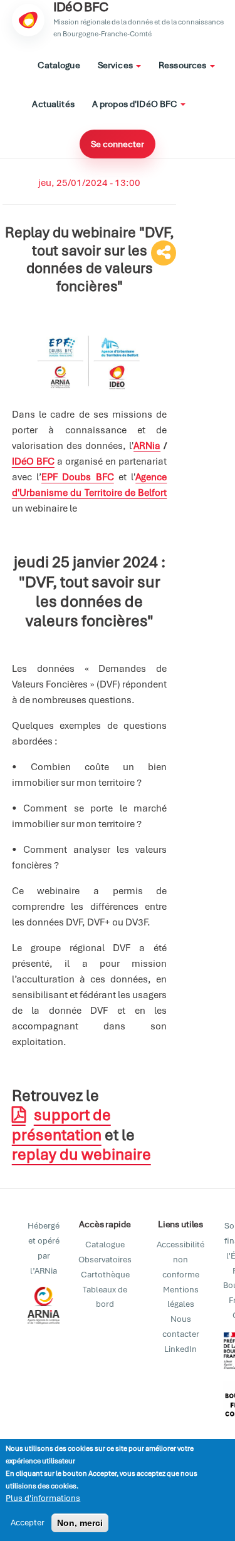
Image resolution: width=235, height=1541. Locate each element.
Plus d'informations (43, 1498)
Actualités (53, 104)
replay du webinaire (81, 1154)
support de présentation (61, 1124)
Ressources (184, 65)
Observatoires (105, 1259)
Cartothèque (105, 1274)
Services (116, 65)
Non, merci (80, 1523)
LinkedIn (180, 1349)
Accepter (27, 1522)
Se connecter (117, 144)
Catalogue (59, 65)
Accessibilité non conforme (180, 1259)
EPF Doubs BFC (77, 477)
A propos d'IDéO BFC (135, 104)
